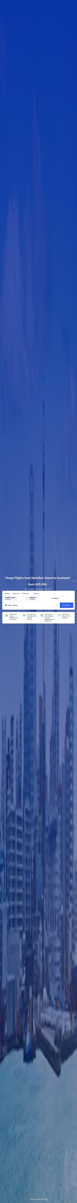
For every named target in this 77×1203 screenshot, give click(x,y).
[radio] (7, 593)
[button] (61, 3)
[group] (15, 598)
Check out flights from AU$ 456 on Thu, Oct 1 (37, 589)
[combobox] (18, 598)
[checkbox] (36, 593)
